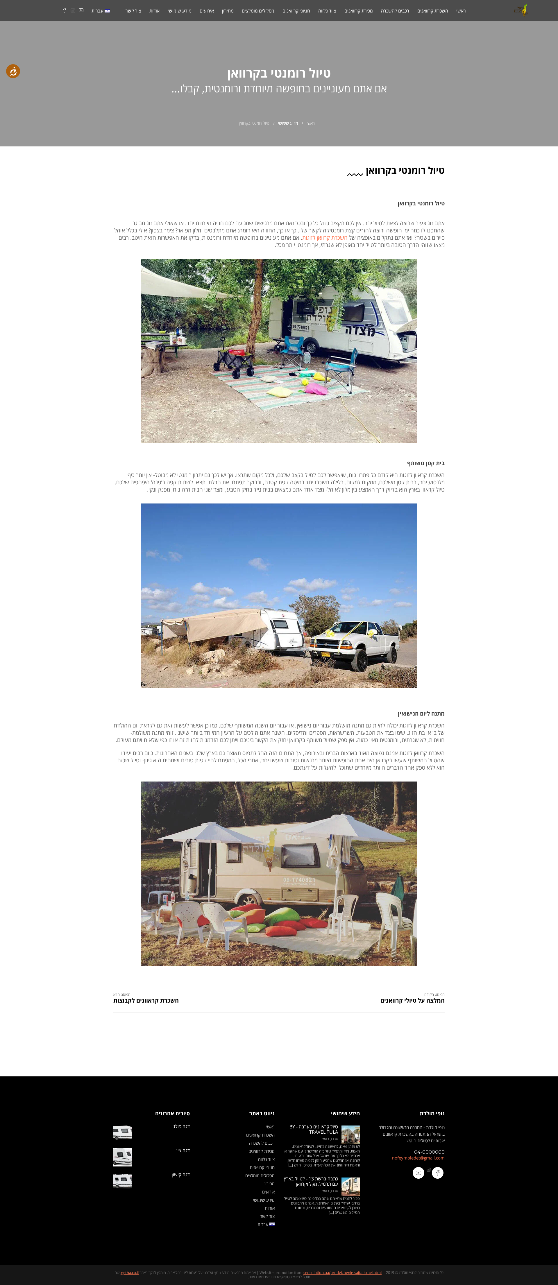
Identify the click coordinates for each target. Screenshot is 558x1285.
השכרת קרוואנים (432, 11)
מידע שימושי (180, 11)
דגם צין (183, 1150)
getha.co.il (130, 1272)
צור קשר (133, 11)
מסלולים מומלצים (258, 11)
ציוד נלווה (327, 11)
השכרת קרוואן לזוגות (325, 237)
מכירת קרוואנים (358, 11)
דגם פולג (181, 1126)
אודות (154, 11)
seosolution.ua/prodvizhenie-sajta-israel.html (342, 1272)
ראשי (461, 11)
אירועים (207, 11)
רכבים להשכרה (395, 11)
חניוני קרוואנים (296, 11)
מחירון (228, 11)
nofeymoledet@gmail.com (418, 1158)
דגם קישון (181, 1174)
